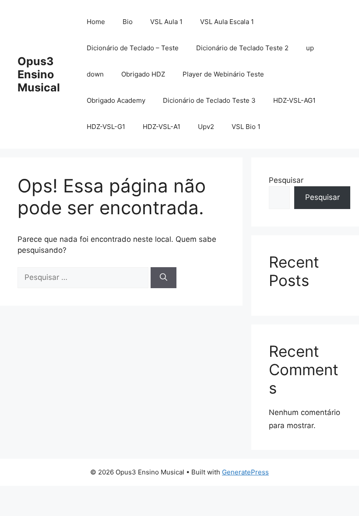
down (95, 74)
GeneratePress (245, 472)
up (310, 48)
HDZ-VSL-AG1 (294, 100)
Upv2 (206, 126)
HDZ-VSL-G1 (106, 126)
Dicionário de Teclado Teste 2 (242, 48)
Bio (128, 21)
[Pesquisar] (163, 277)
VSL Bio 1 (246, 126)
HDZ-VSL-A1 (161, 126)
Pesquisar (286, 180)
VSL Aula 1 (166, 21)
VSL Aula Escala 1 (227, 21)
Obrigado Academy (116, 100)
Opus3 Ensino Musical (39, 74)
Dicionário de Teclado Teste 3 (209, 100)
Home (96, 21)
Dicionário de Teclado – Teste (133, 48)
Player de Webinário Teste (223, 74)
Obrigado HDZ (143, 74)
